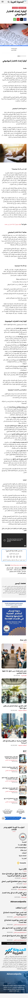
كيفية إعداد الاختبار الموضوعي (15, 571)
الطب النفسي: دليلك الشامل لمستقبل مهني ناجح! (15, 707)
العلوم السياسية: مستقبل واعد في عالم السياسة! (15, 742)
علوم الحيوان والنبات (22, 889)
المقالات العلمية (9, 569)
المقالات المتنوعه (22, 710)
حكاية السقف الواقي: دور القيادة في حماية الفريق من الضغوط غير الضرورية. (14, 875)
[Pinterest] (18, 19)
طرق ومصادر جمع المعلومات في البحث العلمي (20, 812)
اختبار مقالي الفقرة (17, 568)
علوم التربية (24, 675)
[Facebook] (25, 19)
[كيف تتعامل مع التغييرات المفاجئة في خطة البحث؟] (23, 769)
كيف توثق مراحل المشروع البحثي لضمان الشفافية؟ (10, 788)
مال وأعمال (24, 878)
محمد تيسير (13, 50)
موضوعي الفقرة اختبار (22, 573)
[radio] (20, 557)
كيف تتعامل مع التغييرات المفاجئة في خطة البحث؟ (10, 767)
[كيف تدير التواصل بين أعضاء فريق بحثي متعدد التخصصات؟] (23, 779)
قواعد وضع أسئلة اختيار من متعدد (12, 224)
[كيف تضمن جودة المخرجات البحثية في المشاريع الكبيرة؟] (23, 758)
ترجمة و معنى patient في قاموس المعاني (14, 881)
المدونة (25, 884)
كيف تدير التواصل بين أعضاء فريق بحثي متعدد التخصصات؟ (10, 778)
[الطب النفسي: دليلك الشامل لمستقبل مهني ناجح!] (14, 690)
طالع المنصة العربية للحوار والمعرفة (14, 943)
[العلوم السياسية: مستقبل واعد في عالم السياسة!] (14, 725)
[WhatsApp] (14, 19)
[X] (21, 19)
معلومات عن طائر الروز (20, 887)
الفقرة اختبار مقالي (10, 568)
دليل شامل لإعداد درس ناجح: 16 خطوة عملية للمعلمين (14, 672)
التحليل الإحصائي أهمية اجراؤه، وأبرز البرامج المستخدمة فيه (7, 812)
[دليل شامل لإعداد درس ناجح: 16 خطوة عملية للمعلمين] (14, 656)
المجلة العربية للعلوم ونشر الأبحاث (20, 569)
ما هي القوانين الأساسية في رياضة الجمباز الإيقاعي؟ (14, 894)
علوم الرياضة (24, 897)
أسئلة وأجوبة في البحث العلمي (11, 760)
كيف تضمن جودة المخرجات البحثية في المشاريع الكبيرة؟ (11, 757)
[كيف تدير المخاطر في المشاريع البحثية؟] (23, 800)
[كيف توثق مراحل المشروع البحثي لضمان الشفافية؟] (23, 790)
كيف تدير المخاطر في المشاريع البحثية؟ (11, 799)
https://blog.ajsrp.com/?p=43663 (18, 565)
